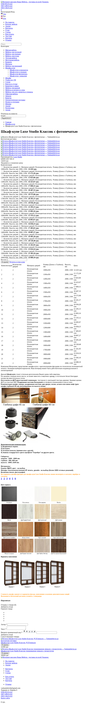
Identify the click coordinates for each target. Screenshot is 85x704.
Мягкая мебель (10, 50)
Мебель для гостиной (13, 52)
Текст (3, 629)
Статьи (8, 32)
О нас (7, 30)
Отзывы (8, 40)
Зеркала (8, 96)
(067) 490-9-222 (6, 6)
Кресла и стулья (11, 84)
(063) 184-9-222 (6, 8)
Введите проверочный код (11, 632)
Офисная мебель (11, 94)
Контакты (9, 28)
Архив (7, 110)
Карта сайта (5, 698)
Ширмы (8, 104)
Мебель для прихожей (13, 66)
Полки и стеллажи (12, 102)
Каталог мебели (11, 24)
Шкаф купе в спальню (18, 72)
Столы (7, 82)
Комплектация (6, 165)
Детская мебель (11, 58)
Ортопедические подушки (15, 100)
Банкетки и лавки (12, 86)
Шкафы (8, 78)
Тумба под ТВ (10, 80)
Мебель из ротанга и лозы (15, 90)
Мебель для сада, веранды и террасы (19, 92)
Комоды (8, 98)
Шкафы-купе (10, 68)
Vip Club (8, 36)
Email (3, 116)
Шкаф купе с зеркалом (18, 76)
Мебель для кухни (12, 56)
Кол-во (3, 260)
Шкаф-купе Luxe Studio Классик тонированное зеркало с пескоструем (27, 651)
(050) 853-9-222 (6, 4)
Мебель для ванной (12, 88)
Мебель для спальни (13, 54)
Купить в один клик (17, 262)
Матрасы (8, 64)
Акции (8, 26)
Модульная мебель (12, 60)
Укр (4, 14)
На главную (9, 22)
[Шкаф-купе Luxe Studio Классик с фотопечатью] (30, 141)
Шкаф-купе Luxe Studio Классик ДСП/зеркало (18, 643)
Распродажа (9, 108)
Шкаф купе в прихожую (19, 70)
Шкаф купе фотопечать (18, 74)
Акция (7, 106)
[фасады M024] (30, 143)
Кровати (8, 62)
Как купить (9, 34)
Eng (4, 18)
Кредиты (8, 38)
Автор (4, 624)
